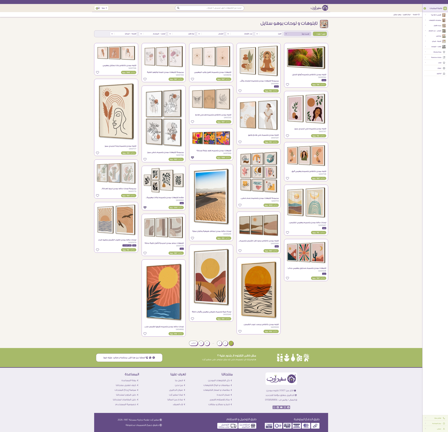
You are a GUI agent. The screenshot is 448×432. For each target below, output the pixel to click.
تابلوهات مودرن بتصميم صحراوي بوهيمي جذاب (307, 268)
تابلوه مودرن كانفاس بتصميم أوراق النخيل (309, 75)
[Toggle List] (286, 34)
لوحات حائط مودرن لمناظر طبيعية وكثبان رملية (211, 231)
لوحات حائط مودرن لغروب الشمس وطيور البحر (117, 240)
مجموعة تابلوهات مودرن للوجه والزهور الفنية (165, 72)
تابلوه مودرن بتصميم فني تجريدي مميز (310, 129)
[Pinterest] (278, 407)
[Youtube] (281, 407)
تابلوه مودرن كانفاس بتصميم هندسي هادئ (213, 115)
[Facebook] (288, 407)
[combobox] (299, 34)
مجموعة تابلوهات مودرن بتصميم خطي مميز (165, 152)
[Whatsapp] (274, 407)
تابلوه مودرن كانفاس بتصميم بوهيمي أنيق (309, 171)
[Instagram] (285, 407)
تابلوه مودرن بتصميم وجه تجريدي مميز (120, 146)
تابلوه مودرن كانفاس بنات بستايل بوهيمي (119, 65)
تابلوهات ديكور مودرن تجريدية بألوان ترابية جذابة (164, 243)
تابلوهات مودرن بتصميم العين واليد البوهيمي (212, 72)
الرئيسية (415, 14)
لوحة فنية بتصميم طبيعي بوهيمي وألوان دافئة (211, 312)
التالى (193, 343)
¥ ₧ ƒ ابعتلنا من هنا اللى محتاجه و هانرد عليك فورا (129, 358)
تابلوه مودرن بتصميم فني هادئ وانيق (263, 135)
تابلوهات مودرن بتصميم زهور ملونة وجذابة (214, 151)
